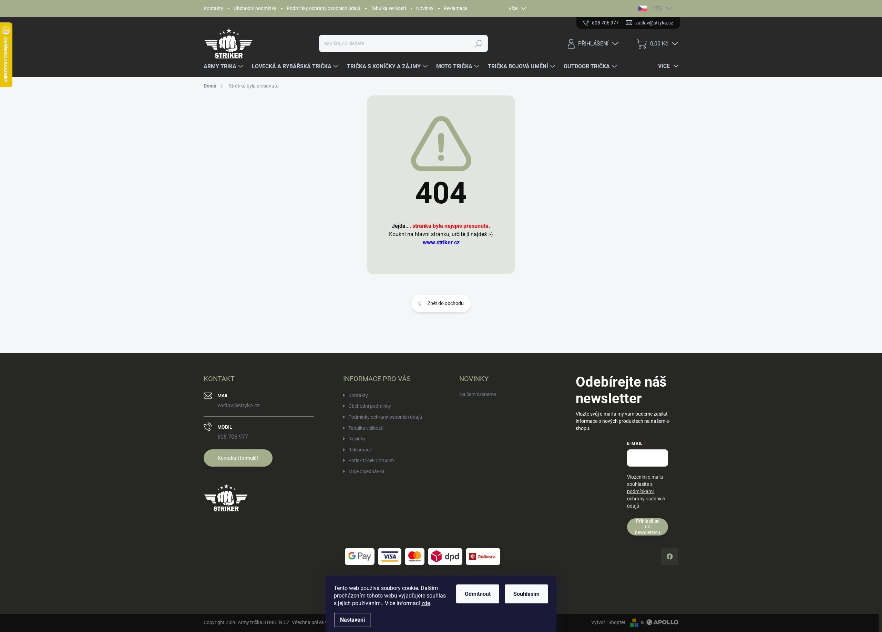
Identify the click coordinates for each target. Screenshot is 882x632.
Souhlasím (526, 594)
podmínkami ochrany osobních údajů (646, 499)
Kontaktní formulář (238, 458)
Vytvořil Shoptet (608, 622)
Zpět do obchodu (446, 303)
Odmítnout (478, 594)
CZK (657, 8)
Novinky (424, 8)
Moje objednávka (366, 471)
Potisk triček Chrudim (371, 460)
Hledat (479, 43)
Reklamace (455, 8)
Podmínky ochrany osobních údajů (323, 8)
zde (425, 603)
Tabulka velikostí (388, 8)
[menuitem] (224, 66)
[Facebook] (669, 556)
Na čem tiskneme (477, 394)
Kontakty (213, 8)
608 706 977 (232, 437)
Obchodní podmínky (255, 8)
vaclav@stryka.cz (238, 405)
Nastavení (352, 619)
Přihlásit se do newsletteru (647, 526)
